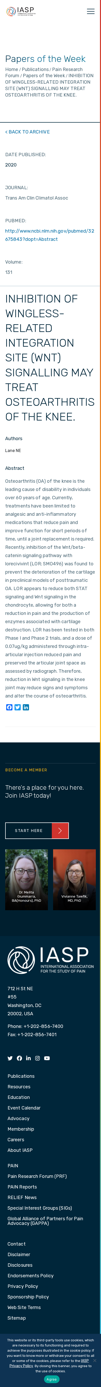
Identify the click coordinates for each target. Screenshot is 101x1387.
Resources (19, 1087)
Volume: (14, 262)
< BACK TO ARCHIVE (27, 132)
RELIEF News (22, 1197)
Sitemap (17, 1318)
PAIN (13, 1166)
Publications (21, 1076)
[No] (94, 1360)
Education (19, 1097)
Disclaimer (19, 1254)
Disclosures (20, 1265)
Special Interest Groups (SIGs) (40, 1208)
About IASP (20, 1150)
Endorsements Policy (31, 1276)
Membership (21, 1129)
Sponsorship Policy (28, 1297)
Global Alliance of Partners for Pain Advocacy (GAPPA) (45, 1221)
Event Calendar (24, 1108)
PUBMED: (15, 221)
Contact (17, 1244)
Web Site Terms (24, 1307)
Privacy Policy (23, 1286)
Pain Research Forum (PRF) (37, 1176)
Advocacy (19, 1118)
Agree (52, 1379)
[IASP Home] (20, 11)
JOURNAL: (16, 188)
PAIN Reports (22, 1187)
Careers (16, 1140)
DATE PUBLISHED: (25, 154)
